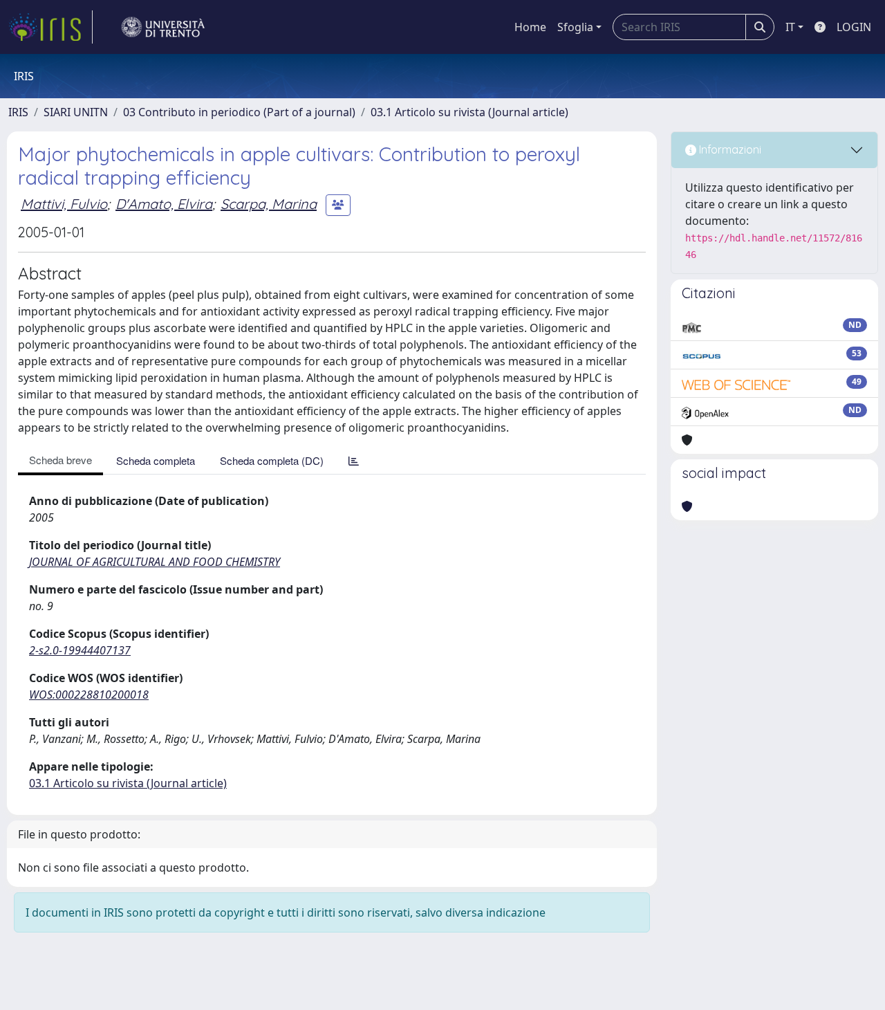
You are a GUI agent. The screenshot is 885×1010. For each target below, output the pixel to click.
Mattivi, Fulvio (64, 203)
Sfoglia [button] (575, 27)
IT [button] (790, 27)
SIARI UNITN (76, 112)
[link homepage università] (163, 27)
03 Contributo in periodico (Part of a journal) (239, 112)
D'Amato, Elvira (163, 203)
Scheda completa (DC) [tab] (272, 460)
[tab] (354, 460)
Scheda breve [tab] (60, 459)
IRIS (18, 112)
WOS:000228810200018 (89, 694)
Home (530, 27)
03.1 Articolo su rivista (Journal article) (469, 112)
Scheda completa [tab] (155, 460)
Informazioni (728, 149)
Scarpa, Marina (269, 203)
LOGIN (854, 27)
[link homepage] (50, 27)
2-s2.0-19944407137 (80, 650)
